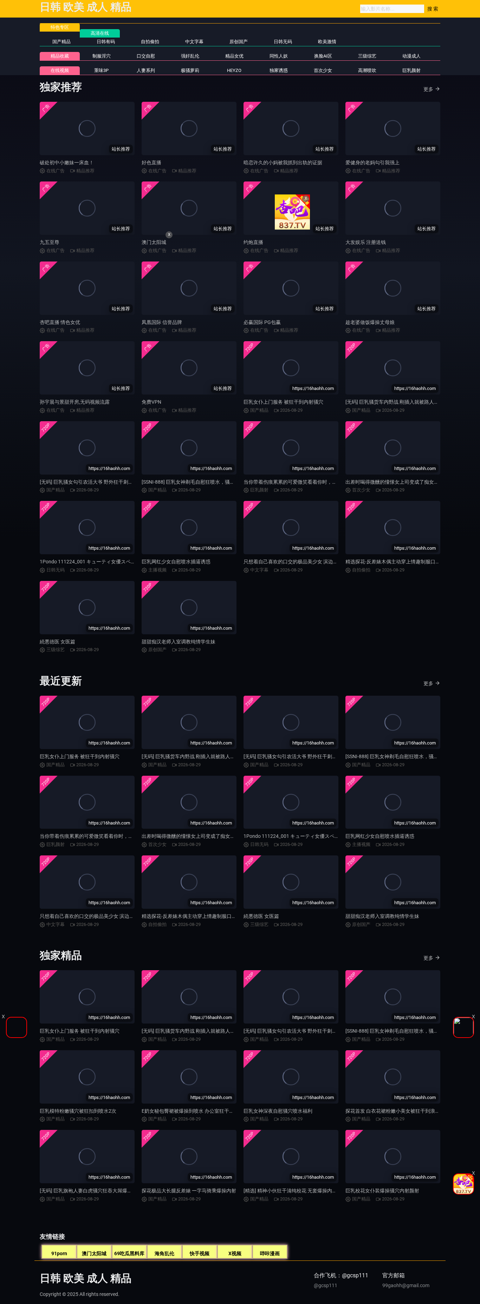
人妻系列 (146, 70)
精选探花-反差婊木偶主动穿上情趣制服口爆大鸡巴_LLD (405, 561)
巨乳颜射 (411, 70)
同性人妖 (279, 56)
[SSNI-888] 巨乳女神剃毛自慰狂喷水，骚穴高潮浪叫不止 (203, 482)
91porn (59, 1253)
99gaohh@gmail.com (405, 1285)
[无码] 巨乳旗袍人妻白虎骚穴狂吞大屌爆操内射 (91, 1190)
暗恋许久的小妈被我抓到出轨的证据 (283, 162)
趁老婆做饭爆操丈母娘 (370, 322)
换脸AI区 (323, 56)
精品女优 (234, 56)
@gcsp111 (325, 1285)
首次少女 (323, 70)
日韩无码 (283, 41)
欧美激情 (327, 41)
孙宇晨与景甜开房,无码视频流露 (75, 402)
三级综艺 (367, 56)
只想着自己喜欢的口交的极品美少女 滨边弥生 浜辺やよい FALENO (316, 561)
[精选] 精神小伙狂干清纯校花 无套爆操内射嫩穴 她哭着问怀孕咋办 (315, 1190)
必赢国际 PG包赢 (262, 322)
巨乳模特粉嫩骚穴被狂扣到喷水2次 (78, 1111)
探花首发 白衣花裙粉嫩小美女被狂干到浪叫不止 (397, 1111)
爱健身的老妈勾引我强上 (372, 162)
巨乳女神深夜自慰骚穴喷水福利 (278, 1111)
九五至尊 (49, 242)
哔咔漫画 (270, 1253)
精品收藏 (60, 56)
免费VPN (151, 402)
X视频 (234, 1253)
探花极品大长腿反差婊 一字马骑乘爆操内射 (189, 1190)
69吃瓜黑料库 (129, 1253)
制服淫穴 (101, 56)
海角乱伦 (164, 1253)
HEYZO (234, 70)
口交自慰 (146, 56)
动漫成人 (411, 56)
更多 (428, 89)
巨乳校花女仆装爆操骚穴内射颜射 (382, 1190)
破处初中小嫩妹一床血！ (67, 162)
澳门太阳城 (154, 242)
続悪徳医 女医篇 (57, 641)
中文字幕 (194, 41)
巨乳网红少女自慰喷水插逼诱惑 (176, 561)
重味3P (101, 70)
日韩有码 (106, 41)
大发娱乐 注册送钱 (365, 242)
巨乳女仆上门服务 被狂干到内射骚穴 (283, 402)
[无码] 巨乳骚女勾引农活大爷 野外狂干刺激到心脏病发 (99, 482)
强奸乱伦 (190, 56)
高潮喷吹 (367, 70)
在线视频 (60, 70)
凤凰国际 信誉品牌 (162, 322)
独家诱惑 (279, 70)
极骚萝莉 (190, 70)
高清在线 (100, 33)
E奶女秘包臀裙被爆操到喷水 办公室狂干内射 (190, 1111)
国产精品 (61, 41)
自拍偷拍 (150, 41)
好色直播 (151, 162)
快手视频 (199, 1253)
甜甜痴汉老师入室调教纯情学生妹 (178, 641)
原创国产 (238, 41)
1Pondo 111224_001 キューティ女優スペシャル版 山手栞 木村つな (113, 561)
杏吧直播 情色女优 (60, 322)
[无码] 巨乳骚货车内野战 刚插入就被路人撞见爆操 (399, 402)
